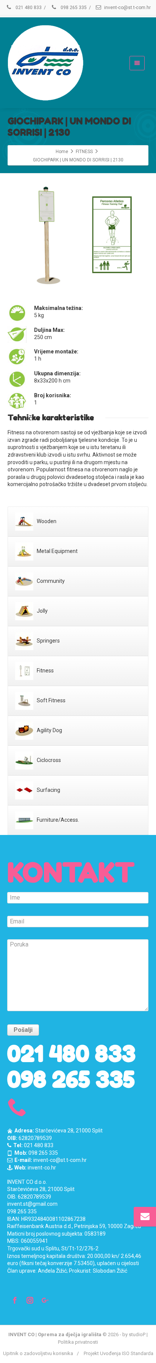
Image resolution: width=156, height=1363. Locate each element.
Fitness (45, 671)
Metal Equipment (57, 551)
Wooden (46, 521)
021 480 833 (28, 7)
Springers (48, 641)
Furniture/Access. (57, 820)
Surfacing (48, 790)
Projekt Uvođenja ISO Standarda (118, 1353)
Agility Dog (49, 730)
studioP (137, 1334)
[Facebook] (14, 1300)
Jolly (42, 611)
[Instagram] (29, 1300)
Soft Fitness (51, 700)
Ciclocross (48, 760)
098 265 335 (73, 7)
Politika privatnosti (78, 1342)
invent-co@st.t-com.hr (127, 7)
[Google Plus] (45, 1300)
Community (50, 581)
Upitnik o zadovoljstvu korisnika (38, 1353)
